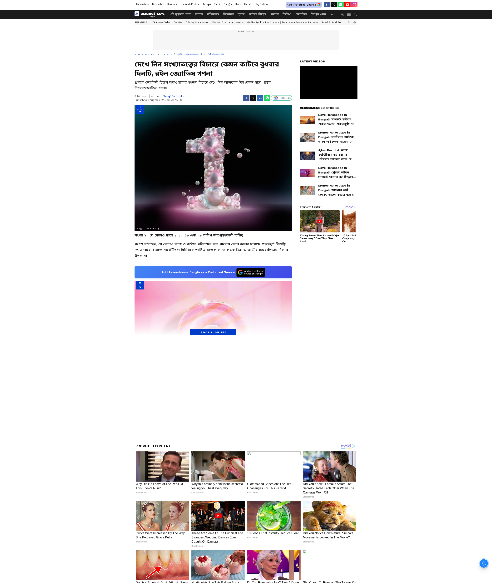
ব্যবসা (241, 14)
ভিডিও (287, 14)
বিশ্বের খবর (318, 14)
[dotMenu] (333, 14)
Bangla (228, 4)
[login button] (343, 14)
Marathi (248, 4)
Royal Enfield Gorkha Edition (338, 22)
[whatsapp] (340, 4)
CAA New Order (161, 22)
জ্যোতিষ (301, 14)
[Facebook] (327, 4)
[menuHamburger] (349, 14)
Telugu (207, 4)
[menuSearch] (355, 14)
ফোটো (274, 14)
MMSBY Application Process (263, 22)
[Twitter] (334, 4)
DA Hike (178, 22)
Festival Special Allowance (228, 22)
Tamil (217, 4)
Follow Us (285, 98)
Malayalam (142, 4)
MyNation (262, 4)
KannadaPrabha (190, 4)
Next (354, 22)
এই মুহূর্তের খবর (180, 14)
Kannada (172, 4)
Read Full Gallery (213, 332)
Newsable (158, 4)
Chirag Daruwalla (173, 96)
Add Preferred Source (301, 4)
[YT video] (347, 4)
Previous (349, 22)
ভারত (199, 14)
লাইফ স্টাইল (257, 14)
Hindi (238, 4)
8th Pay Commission (197, 22)
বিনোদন (228, 14)
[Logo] (151, 14)
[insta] (354, 4)
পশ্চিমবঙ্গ (213, 14)
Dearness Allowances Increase (300, 22)
